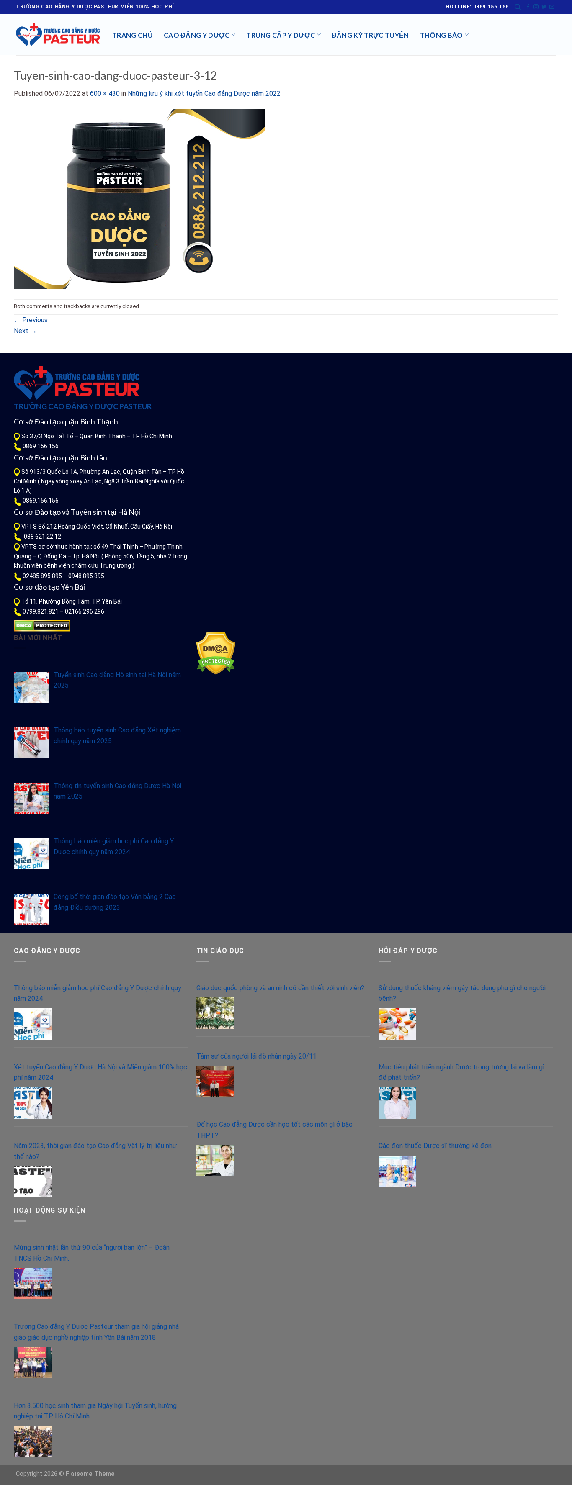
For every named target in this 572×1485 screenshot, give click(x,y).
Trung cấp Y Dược (280, 35)
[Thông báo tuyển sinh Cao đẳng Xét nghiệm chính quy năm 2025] (31, 742)
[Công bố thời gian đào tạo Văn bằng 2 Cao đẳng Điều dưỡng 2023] (31, 909)
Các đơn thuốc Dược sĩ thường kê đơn (435, 1146)
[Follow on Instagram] (536, 7)
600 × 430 (105, 94)
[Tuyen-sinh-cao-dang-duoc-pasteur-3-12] (139, 199)
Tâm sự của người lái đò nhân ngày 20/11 (256, 1056)
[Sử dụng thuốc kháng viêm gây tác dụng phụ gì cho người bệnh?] (397, 1024)
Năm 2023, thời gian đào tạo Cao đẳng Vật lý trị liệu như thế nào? (95, 1151)
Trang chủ (132, 35)
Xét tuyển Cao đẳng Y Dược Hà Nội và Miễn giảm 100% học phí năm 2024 (100, 1072)
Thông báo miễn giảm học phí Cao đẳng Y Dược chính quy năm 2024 (114, 846)
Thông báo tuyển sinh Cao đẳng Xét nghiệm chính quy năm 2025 (117, 735)
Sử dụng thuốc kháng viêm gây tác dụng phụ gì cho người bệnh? (462, 993)
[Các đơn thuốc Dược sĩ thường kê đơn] (397, 1171)
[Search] (518, 7)
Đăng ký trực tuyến (370, 35)
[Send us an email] (551, 7)
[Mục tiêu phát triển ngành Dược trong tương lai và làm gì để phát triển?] (397, 1103)
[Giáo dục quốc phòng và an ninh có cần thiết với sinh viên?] (215, 1013)
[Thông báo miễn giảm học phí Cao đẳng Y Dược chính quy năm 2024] (31, 853)
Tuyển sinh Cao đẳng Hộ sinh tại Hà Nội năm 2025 (117, 680)
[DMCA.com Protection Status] (42, 625)
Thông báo (441, 35)
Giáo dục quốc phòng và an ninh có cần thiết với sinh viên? (280, 988)
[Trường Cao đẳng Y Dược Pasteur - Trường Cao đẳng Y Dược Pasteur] (58, 34)
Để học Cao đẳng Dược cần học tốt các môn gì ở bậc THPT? (274, 1129)
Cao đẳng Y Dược (197, 35)
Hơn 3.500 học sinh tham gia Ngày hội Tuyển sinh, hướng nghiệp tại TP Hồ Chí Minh (95, 1411)
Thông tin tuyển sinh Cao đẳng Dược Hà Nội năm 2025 (117, 791)
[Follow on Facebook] (528, 7)
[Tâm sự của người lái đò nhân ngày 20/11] (215, 1081)
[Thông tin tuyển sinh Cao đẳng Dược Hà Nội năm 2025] (31, 798)
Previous (31, 320)
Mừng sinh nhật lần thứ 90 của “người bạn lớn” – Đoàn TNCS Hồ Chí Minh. (92, 1252)
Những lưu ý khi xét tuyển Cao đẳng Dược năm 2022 (204, 94)
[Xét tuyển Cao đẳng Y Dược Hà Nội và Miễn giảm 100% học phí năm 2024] (33, 1103)
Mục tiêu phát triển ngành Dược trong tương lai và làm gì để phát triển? (461, 1072)
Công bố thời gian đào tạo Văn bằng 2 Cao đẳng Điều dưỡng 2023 (115, 902)
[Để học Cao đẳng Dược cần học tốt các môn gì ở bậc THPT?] (215, 1160)
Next (25, 331)
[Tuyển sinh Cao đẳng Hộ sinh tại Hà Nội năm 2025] (31, 687)
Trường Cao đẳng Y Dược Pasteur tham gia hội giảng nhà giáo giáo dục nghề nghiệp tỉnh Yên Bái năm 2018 (96, 1332)
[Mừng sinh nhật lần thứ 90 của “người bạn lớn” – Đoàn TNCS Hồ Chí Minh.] (33, 1283)
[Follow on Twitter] (543, 7)
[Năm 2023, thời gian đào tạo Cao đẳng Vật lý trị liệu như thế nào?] (33, 1181)
